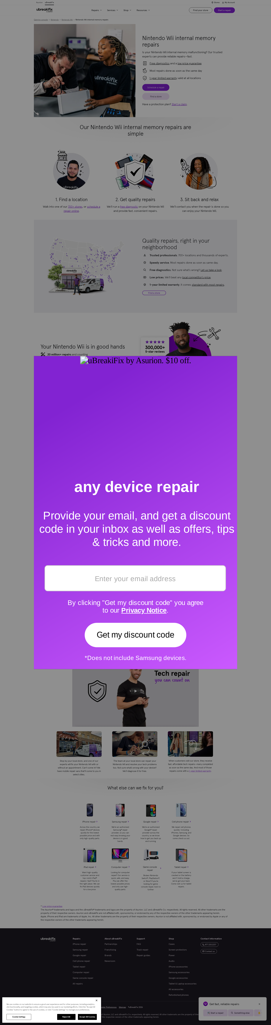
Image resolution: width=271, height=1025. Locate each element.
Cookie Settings (19, 1017)
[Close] (96, 1000)
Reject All (66, 1017)
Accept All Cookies (87, 1017)
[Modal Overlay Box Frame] (135, 512)
